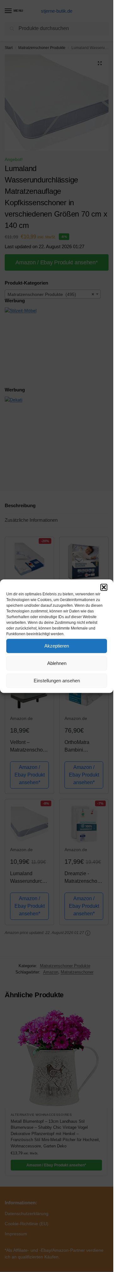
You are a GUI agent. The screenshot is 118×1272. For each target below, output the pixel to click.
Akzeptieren (56, 645)
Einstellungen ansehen (57, 680)
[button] (104, 587)
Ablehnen (56, 663)
